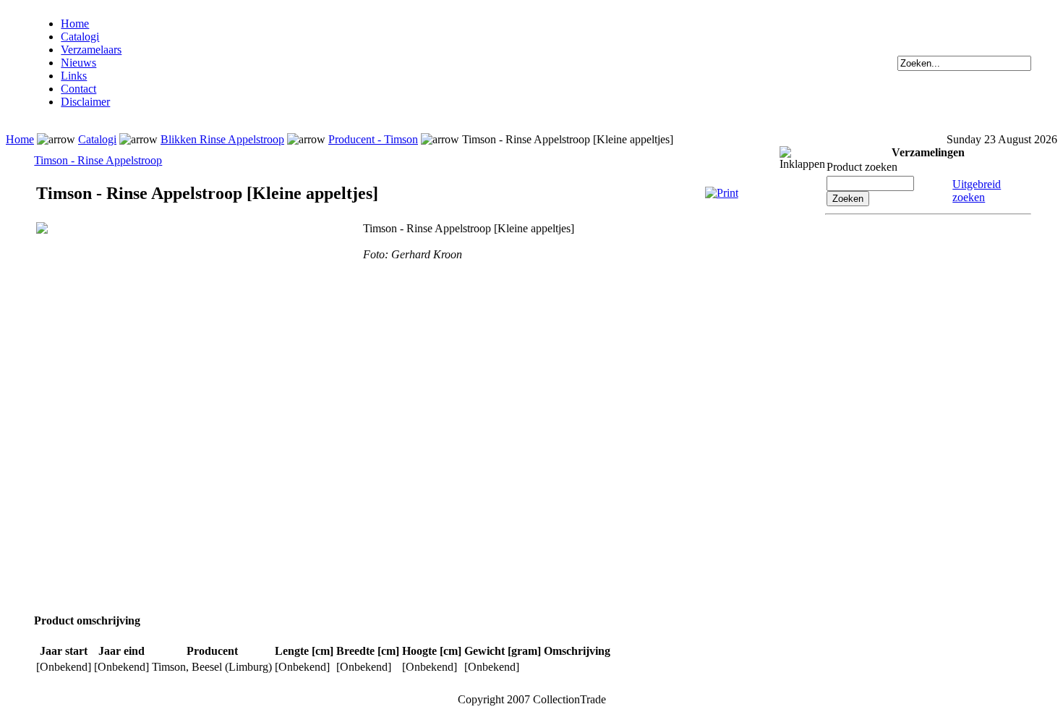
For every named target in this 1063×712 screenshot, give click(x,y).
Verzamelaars (91, 49)
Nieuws (78, 62)
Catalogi (80, 36)
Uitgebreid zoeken (976, 190)
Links (74, 75)
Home (75, 23)
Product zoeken (862, 167)
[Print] (721, 193)
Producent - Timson (373, 139)
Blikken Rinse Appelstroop (222, 139)
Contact (78, 88)
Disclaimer (85, 102)
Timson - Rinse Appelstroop (98, 160)
